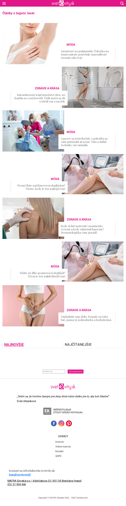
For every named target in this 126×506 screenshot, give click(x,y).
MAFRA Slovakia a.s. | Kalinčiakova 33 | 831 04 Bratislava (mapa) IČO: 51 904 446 (44, 482)
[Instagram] (61, 423)
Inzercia (59, 442)
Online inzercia (63, 446)
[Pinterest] (69, 423)
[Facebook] (54, 423)
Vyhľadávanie (76, 371)
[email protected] (20, 474)
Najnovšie (14, 345)
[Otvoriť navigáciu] (4, 3)
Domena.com (82, 498)
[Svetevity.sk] (62, 3)
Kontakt (59, 451)
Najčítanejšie (78, 345)
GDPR (58, 456)
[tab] (32, 345)
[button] (122, 3)
